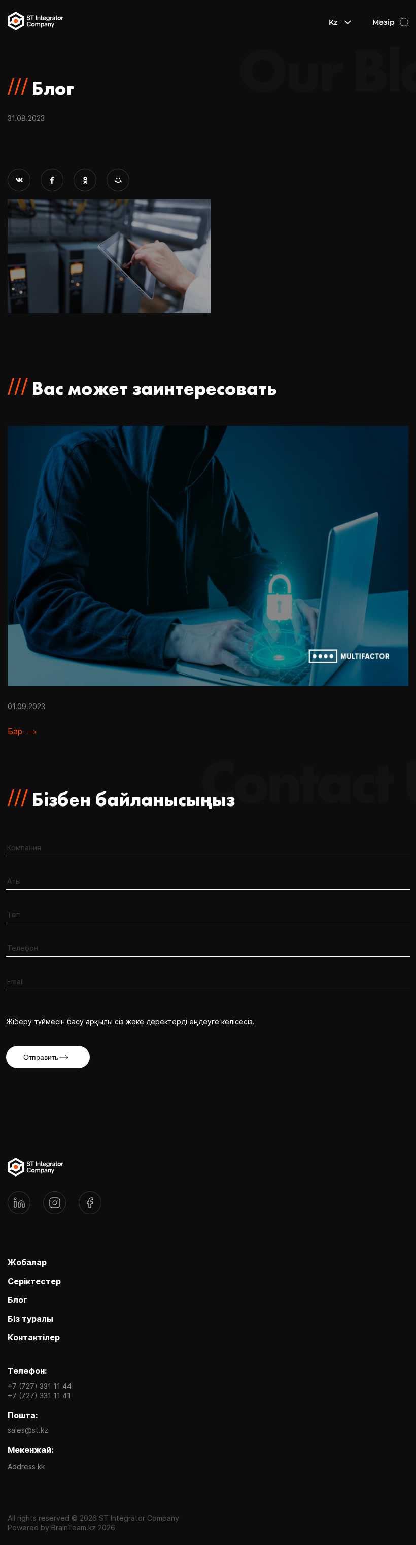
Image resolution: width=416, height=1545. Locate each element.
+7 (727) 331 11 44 (40, 1386)
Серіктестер (34, 1281)
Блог (17, 1300)
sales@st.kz (28, 1430)
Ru (334, 36)
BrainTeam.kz (73, 1527)
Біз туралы (30, 1319)
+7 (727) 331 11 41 (39, 1395)
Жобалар (27, 1262)
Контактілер (34, 1337)
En (333, 50)
